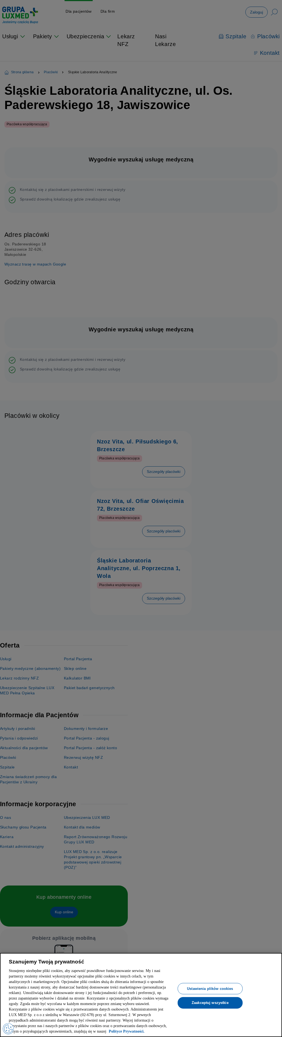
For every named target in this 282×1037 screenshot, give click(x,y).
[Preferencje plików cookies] (8, 1028)
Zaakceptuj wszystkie (210, 997)
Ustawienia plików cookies (210, 982)
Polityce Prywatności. (101, 1031)
